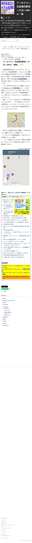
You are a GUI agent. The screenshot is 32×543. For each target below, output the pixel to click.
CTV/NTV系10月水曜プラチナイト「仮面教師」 (15, 220)
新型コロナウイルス (6, 55)
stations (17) (5, 316)
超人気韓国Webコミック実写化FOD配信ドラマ (8, 206)
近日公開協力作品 (7, 276)
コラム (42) (5, 306)
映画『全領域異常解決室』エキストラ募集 (14, 239)
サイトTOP (3, 531)
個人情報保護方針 (5, 535)
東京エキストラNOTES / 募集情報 (17, 192)
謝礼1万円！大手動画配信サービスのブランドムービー (8, 201)
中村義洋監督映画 (8, 230)
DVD (3, 278)
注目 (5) (4, 321)
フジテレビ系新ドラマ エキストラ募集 (13, 241)
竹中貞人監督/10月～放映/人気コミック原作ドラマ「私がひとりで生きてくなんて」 (16, 244)
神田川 (2, 526)
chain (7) (5, 302)
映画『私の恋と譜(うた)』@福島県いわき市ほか (15, 253)
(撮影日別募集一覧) (12, 197)
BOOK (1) (6, 308)
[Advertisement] (16, 346)
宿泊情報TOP (4, 518)
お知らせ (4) (6, 325)
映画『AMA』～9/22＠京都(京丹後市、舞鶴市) (15, 218)
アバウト (3, 529)
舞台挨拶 (16, 276)
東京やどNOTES (5, 54)
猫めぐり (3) (7, 314)
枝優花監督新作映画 (8, 224)
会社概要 (3, 534)
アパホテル (11, 59)
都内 (7, 524)
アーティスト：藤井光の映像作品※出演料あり (8, 212)
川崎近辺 (3, 523)
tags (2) (4, 298)
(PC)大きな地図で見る (24, 149)
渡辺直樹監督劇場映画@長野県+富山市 (13, 255)
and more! (5, 263)
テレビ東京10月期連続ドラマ (11, 251)
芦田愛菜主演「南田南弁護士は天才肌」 (13, 216)
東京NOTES (6, 528)
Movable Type (28, 540)
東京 (2, 519)
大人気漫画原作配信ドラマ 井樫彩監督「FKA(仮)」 (16, 222)
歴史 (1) (4, 319)
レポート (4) (7, 310)
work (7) (4, 323)
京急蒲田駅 (17, 59)
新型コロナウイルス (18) (8, 300)
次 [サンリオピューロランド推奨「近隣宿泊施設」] (15, 48)
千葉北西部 (3, 521)
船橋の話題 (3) (7, 312)
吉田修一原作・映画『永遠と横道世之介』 (14, 257)
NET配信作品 (23, 276)
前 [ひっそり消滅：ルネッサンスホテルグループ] (16, 47)
